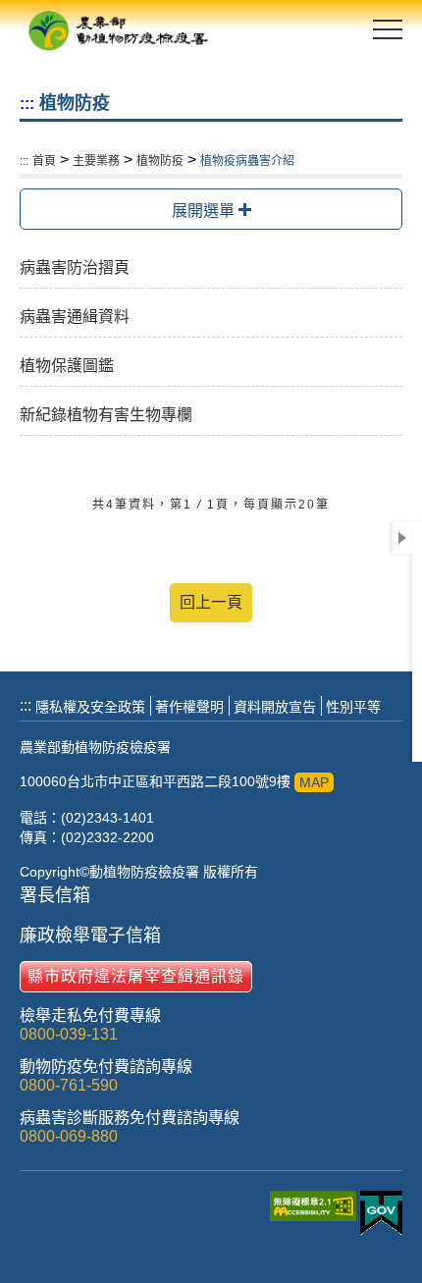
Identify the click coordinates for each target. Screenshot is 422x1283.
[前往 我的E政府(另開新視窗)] (381, 1215)
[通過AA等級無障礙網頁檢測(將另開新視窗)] (315, 1215)
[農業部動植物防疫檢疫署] (118, 29)
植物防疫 (160, 161)
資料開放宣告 (275, 707)
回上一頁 (211, 602)
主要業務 (96, 161)
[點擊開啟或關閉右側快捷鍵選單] (402, 538)
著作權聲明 (189, 707)
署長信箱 (55, 895)
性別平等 (353, 707)
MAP (314, 782)
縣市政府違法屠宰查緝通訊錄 (135, 976)
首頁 (44, 161)
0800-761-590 (69, 1085)
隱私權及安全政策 (90, 707)
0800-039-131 (69, 1034)
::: (27, 103)
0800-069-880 (69, 1136)
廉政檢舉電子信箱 (90, 935)
